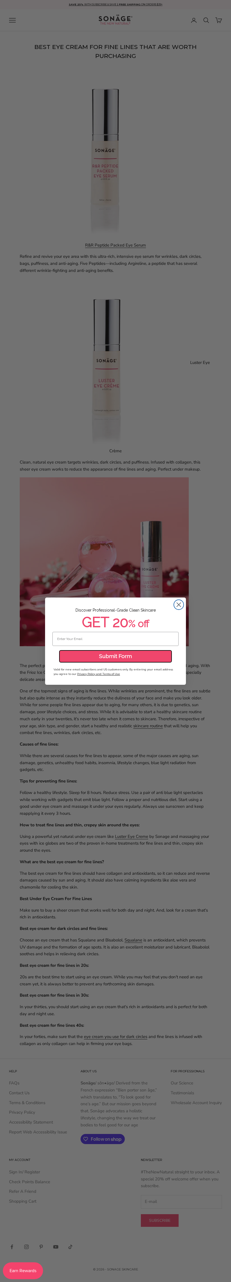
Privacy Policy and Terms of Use (98, 673)
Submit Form (115, 656)
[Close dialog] (179, 605)
